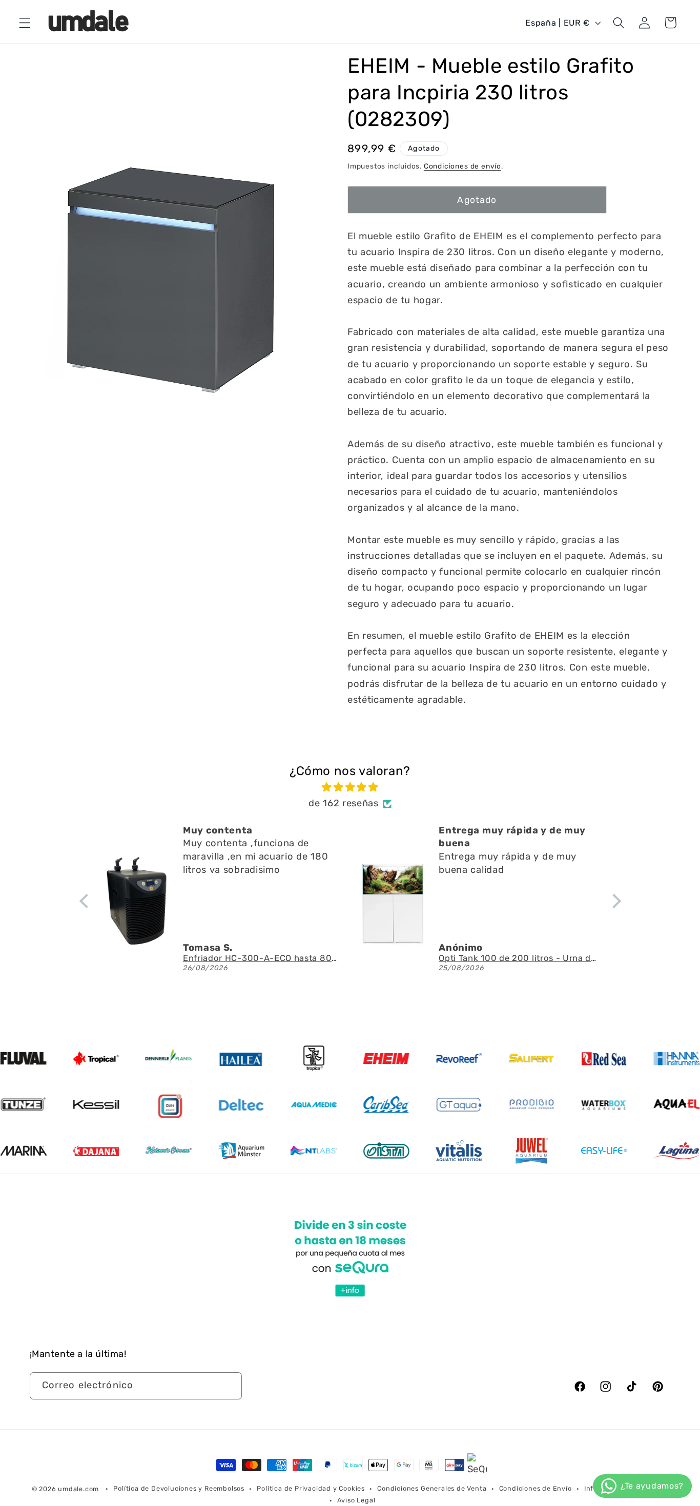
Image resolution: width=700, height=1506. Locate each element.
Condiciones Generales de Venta (431, 1488)
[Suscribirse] (228, 1386)
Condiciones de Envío (535, 1488)
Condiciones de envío (462, 166)
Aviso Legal (356, 1500)
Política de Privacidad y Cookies (311, 1488)
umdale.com (78, 1489)
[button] (25, 23)
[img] (350, 787)
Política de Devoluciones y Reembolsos (178, 1488)
